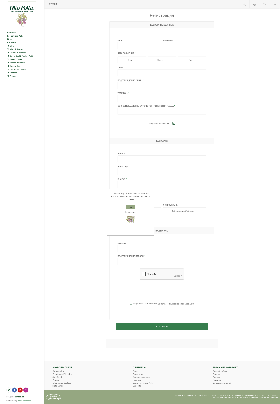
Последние (138, 374)
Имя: (120, 40)
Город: (121, 192)
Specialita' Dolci (17, 62)
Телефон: (122, 93)
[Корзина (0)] (275, 4)
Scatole (13, 72)
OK (130, 207)
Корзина (217, 380)
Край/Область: (170, 205)
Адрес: (121, 153)
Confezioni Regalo (18, 69)
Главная (11, 32)
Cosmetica (14, 66)
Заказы (216, 374)
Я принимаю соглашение (145, 303)
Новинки (137, 380)
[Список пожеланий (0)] (265, 4)
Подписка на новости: (159, 123)
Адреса (216, 377)
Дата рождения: (126, 53)
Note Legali (57, 385)
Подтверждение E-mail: (130, 80)
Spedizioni (57, 377)
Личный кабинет (220, 371)
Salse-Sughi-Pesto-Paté (21, 56)
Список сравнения (141, 377)
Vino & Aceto (16, 49)
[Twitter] (8, 390)
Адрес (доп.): (124, 166)
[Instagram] (25, 390)
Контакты (12, 42)
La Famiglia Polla (15, 36)
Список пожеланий (222, 383)
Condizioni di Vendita (62, 374)
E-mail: (121, 67)
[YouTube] (20, 390)
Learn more (130, 212)
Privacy (55, 380)
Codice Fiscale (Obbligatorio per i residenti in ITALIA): (146, 106)
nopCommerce (24, 400)
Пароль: (122, 243)
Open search (244, 4)
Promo (12, 76)
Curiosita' (137, 385)
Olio (11, 46)
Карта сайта (58, 371)
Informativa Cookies (61, 383)
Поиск (135, 371)
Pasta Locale (15, 59)
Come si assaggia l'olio (143, 383)
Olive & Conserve (17, 52)
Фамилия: (168, 40)
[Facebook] (14, 390)
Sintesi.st (19, 396)
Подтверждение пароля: (131, 256)
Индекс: (122, 179)
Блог (9, 39)
